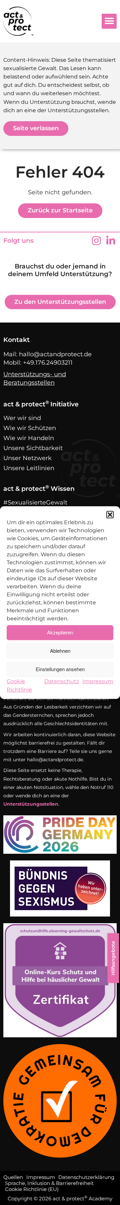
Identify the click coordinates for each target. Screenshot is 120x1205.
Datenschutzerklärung (86, 1177)
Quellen (13, 1177)
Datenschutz (61, 681)
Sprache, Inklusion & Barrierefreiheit (49, 1183)
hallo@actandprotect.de (55, 354)
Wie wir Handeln (28, 438)
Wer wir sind (22, 418)
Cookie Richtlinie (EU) (32, 1189)
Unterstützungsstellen (30, 804)
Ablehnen (60, 650)
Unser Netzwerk (27, 458)
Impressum (97, 681)
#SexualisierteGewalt (35, 502)
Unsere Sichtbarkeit (33, 448)
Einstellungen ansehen (60, 668)
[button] (110, 514)
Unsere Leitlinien (28, 468)
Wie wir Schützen (29, 428)
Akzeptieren (60, 632)
